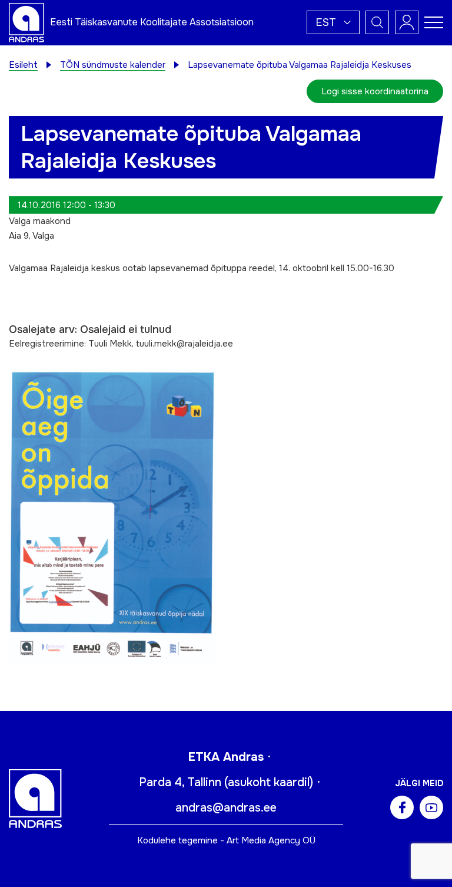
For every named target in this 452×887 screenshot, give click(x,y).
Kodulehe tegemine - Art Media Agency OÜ (226, 840)
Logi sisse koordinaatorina (374, 91)
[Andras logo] (26, 22)
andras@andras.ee (226, 807)
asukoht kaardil (269, 782)
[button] (333, 22)
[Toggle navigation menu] (433, 22)
